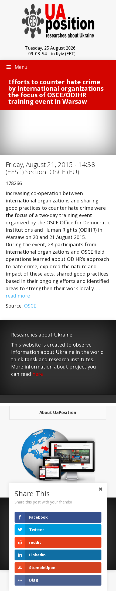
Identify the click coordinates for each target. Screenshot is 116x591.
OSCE (30, 305)
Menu (21, 67)
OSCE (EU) (64, 171)
